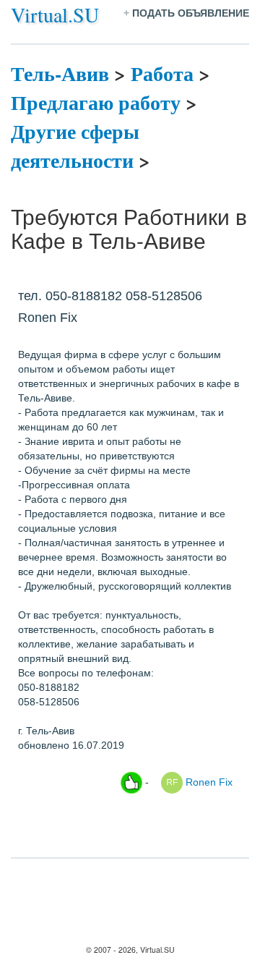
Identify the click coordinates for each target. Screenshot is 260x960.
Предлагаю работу (96, 102)
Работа (162, 73)
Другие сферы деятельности (75, 145)
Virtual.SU (55, 14)
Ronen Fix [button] (208, 781)
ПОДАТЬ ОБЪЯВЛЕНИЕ (190, 13)
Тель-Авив (60, 73)
